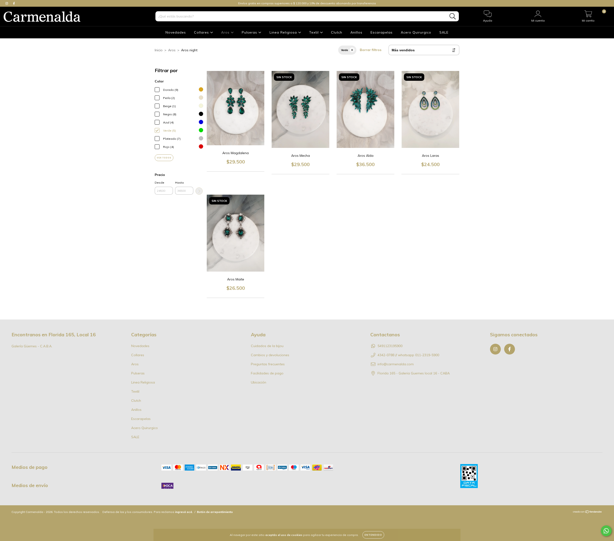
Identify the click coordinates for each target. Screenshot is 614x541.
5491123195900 (390, 346)
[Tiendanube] (587, 512)
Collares (202, 32)
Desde (159, 182)
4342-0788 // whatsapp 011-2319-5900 (408, 355)
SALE (444, 32)
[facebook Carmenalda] (14, 3)
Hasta (179, 182)
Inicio (159, 50)
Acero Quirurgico (416, 32)
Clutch (336, 32)
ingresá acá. (184, 512)
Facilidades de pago (267, 373)
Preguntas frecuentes (268, 364)
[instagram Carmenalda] (7, 3)
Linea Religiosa (284, 32)
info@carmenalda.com (396, 364)
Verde (344, 50)
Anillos (356, 32)
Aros (226, 32)
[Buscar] (452, 16)
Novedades (175, 32)
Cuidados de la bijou (267, 346)
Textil (314, 32)
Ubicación (258, 382)
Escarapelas (382, 32)
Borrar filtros (370, 50)
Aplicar (199, 191)
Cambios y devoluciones (270, 355)
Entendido (373, 534)
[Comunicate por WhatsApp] (606, 530)
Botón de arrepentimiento (215, 512)
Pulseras (250, 32)
